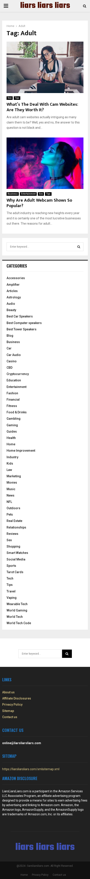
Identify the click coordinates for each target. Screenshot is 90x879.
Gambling (14, 418)
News (10, 495)
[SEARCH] (78, 246)
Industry (12, 457)
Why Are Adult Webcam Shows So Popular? (39, 203)
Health (11, 438)
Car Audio (14, 355)
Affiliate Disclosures (16, 698)
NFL (9, 502)
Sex (10, 98)
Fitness (12, 406)
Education (14, 380)
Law (9, 470)
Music (11, 489)
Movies (12, 482)
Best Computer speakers (24, 323)
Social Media (16, 559)
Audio (11, 303)
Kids (10, 463)
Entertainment (28, 194)
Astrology (14, 297)
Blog (10, 335)
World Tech (15, 616)
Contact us (9, 717)
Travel (11, 591)
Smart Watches (17, 553)
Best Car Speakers (20, 316)
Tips (17, 98)
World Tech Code (19, 623)
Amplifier (13, 284)
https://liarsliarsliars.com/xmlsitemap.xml (30, 769)
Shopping (13, 546)
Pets (10, 514)
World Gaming (17, 610)
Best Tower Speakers (21, 329)
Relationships (16, 527)
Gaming (12, 425)
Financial (13, 399)
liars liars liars (45, 5)
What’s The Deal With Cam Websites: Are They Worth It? (42, 107)
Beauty (11, 310)
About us (8, 692)
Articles (12, 291)
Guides (12, 431)
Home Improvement (21, 450)
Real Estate (14, 521)
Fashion (12, 393)
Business (13, 194)
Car (9, 348)
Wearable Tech (17, 604)
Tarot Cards (15, 572)
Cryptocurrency (18, 374)
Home (11, 444)
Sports (11, 565)
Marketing (14, 476)
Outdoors (13, 508)
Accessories (16, 278)
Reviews (12, 534)
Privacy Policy (12, 704)
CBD (9, 367)
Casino (12, 361)
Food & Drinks (17, 412)
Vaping (12, 597)
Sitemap (8, 711)
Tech (10, 578)
